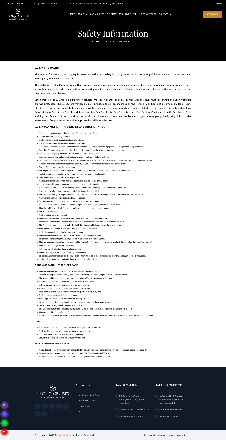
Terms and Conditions (154, 435)
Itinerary (112, 14)
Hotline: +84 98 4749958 (131, 416)
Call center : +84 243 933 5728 (134, 409)
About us (82, 14)
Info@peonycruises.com (45, 3)
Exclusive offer (127, 14)
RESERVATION (212, 14)
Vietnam (218, 3)
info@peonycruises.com (170, 409)
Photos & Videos (147, 14)
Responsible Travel (87, 400)
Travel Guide (85, 406)
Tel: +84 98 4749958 (169, 416)
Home (72, 14)
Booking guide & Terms (89, 395)
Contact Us (165, 14)
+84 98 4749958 (15, 3)
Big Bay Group (65, 435)
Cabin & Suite (97, 14)
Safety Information (178, 435)
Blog (81, 411)
